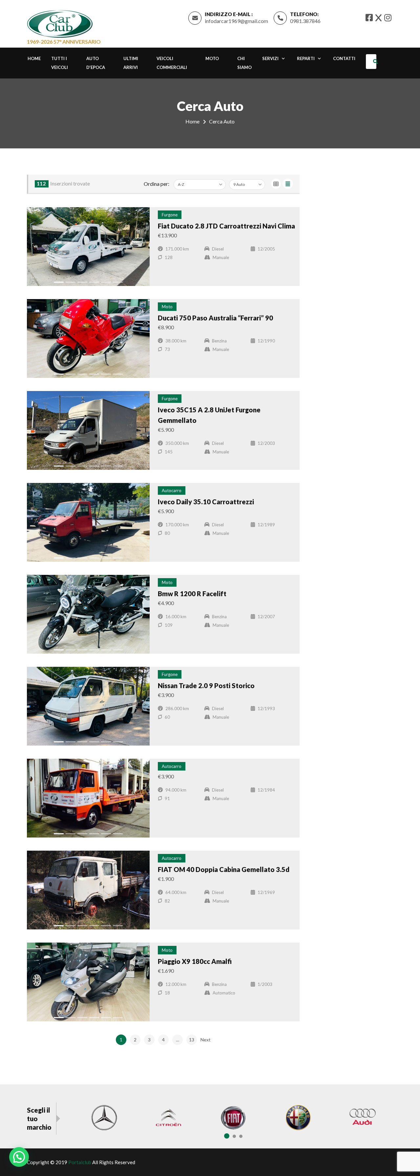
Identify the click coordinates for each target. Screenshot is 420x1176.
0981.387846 (305, 21)
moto (167, 306)
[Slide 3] (82, 282)
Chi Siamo (244, 63)
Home (34, 58)
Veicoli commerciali (172, 63)
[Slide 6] (118, 282)
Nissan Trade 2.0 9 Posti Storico (206, 685)
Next (205, 1039)
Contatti (344, 58)
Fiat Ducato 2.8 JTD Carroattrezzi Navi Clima (226, 226)
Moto (212, 58)
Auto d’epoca (95, 63)
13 (191, 1039)
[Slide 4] (94, 282)
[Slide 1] (59, 282)
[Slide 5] (106, 282)
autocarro (171, 490)
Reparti (306, 58)
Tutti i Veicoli (59, 63)
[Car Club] (60, 22)
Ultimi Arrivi (130, 63)
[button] (19, 1157)
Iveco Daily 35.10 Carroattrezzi (206, 502)
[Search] (376, 61)
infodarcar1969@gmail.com (236, 21)
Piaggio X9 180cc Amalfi (195, 961)
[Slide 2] (70, 282)
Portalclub (79, 1162)
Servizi (270, 58)
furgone (170, 214)
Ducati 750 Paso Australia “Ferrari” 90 (215, 318)
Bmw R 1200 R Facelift (192, 594)
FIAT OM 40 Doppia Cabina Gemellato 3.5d (223, 869)
